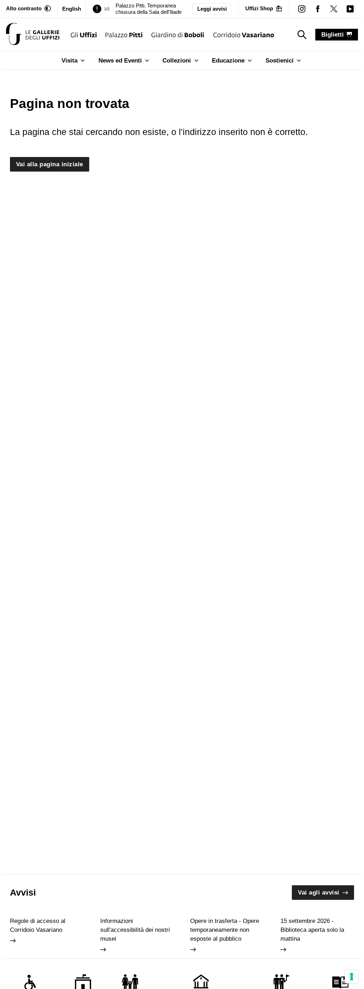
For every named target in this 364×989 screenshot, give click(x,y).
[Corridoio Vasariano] (243, 34)
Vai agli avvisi (318, 892)
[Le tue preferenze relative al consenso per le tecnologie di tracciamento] (351, 976)
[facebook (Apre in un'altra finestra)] (318, 9)
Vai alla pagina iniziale (49, 164)
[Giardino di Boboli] (177, 34)
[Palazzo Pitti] (124, 34)
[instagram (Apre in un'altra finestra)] (302, 9)
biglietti (332, 34)
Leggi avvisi (212, 9)
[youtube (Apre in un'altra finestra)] (350, 9)
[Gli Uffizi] (84, 34)
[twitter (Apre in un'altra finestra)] (334, 9)
